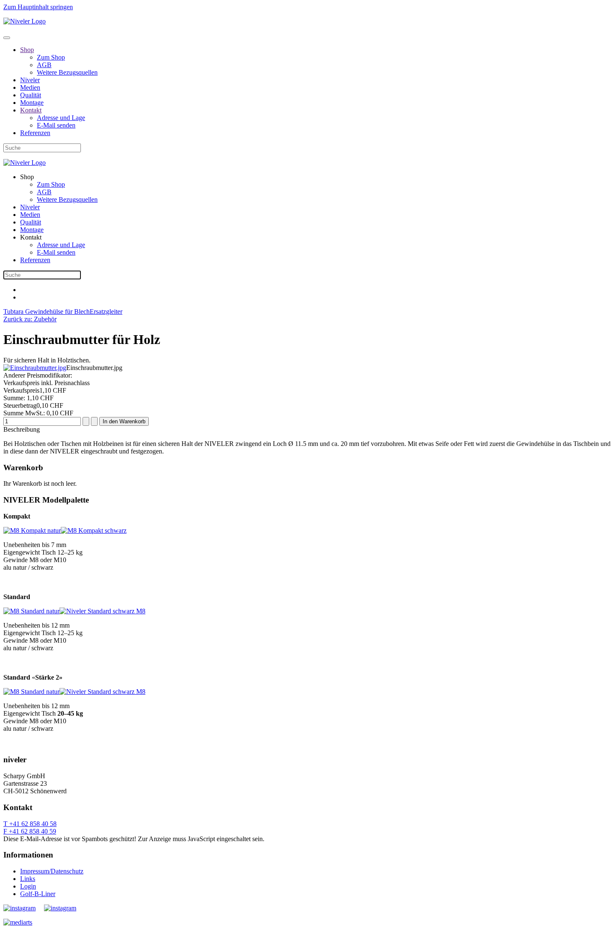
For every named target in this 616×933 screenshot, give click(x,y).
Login (28, 886)
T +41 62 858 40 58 (30, 823)
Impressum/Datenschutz (51, 871)
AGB (44, 64)
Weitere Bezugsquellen (67, 72)
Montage (32, 102)
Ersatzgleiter (106, 311)
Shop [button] (27, 176)
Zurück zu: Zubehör (30, 319)
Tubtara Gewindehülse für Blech (46, 311)
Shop (27, 49)
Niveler (30, 79)
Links (27, 878)
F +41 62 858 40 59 (29, 831)
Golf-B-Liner (37, 893)
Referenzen (35, 132)
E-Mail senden (56, 125)
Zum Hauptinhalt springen (38, 6)
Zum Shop (51, 57)
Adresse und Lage (61, 117)
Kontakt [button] (30, 237)
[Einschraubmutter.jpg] (34, 367)
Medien (30, 87)
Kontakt (30, 110)
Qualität (30, 95)
